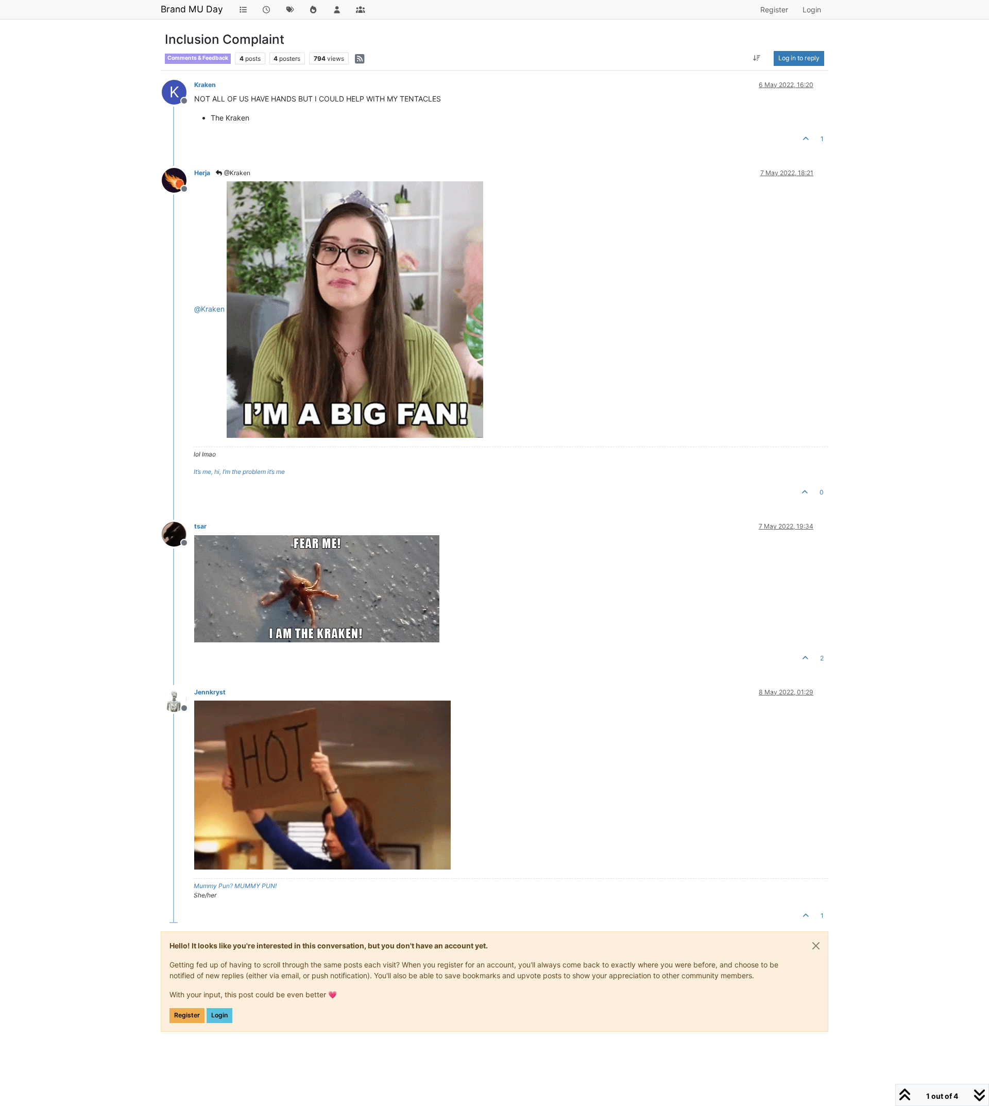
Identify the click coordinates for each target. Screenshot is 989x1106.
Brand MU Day (192, 9)
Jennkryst (210, 692)
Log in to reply (799, 58)
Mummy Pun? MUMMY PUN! (235, 886)
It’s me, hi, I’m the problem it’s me (239, 471)
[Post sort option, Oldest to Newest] (756, 58)
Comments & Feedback (197, 58)
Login (219, 1015)
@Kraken (236, 173)
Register (187, 1015)
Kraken (205, 85)
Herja (202, 173)
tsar (200, 526)
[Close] (816, 946)
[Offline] (178, 179)
